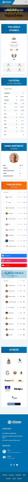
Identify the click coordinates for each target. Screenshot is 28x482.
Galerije (8, 478)
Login (14, 478)
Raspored (18, 475)
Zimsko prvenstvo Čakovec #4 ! (12, 440)
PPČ (14, 59)
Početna (4, 475)
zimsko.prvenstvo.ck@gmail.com (14, 452)
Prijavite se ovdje (10, 458)
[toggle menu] (26, 2)
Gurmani (14, 42)
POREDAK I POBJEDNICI (10, 433)
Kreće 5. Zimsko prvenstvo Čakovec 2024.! (12, 436)
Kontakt (19, 478)
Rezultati (11, 475)
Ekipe (24, 475)
